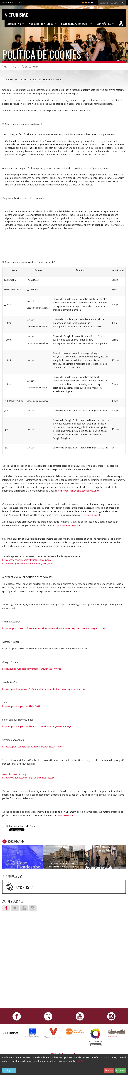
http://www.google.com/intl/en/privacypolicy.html (27, 563)
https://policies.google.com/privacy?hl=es (79, 490)
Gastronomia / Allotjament (75, 23)
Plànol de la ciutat (13, 2)
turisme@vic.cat (92, 514)
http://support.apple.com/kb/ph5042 (21, 706)
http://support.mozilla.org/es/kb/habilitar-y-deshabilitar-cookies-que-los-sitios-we (44, 688)
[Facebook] (16, 1016)
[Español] (86, 2)
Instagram (33, 908)
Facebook (6, 908)
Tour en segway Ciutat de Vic (105, 850)
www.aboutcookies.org (14, 774)
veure (23, 857)
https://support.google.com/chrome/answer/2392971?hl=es (33, 746)
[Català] (83, 2)
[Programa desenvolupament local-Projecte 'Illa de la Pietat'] (32, 1032)
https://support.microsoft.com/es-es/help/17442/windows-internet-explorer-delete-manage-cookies (53, 628)
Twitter (15, 908)
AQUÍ (81, 1060)
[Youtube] (80, 1016)
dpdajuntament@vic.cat (68, 525)
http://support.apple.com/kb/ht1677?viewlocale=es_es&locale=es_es (37, 726)
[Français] (89, 2)
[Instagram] (111, 1016)
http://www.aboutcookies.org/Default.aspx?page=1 (28, 777)
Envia (32, 826)
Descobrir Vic (14, 23)
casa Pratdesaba (23, 850)
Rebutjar (109, 1070)
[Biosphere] (96, 1036)
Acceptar (120, 1070)
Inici (15, 66)
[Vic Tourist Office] (117, 1032)
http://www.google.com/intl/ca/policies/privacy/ (26, 559)
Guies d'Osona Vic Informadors (64, 850)
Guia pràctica (104, 23)
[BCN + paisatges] (75, 1031)
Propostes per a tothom (41, 23)
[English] (92, 2)
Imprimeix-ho (16, 826)
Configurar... (9, 1070)
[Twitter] (48, 1016)
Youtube (24, 908)
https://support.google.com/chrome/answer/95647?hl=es (31, 668)
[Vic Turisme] (16, 14)
